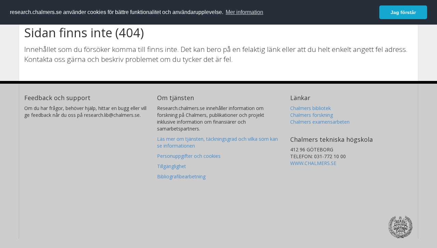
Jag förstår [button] (403, 12)
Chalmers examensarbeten (320, 122)
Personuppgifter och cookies (189, 156)
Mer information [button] (244, 12)
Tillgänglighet (171, 166)
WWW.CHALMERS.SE (313, 163)
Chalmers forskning (311, 115)
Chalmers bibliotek (310, 108)
